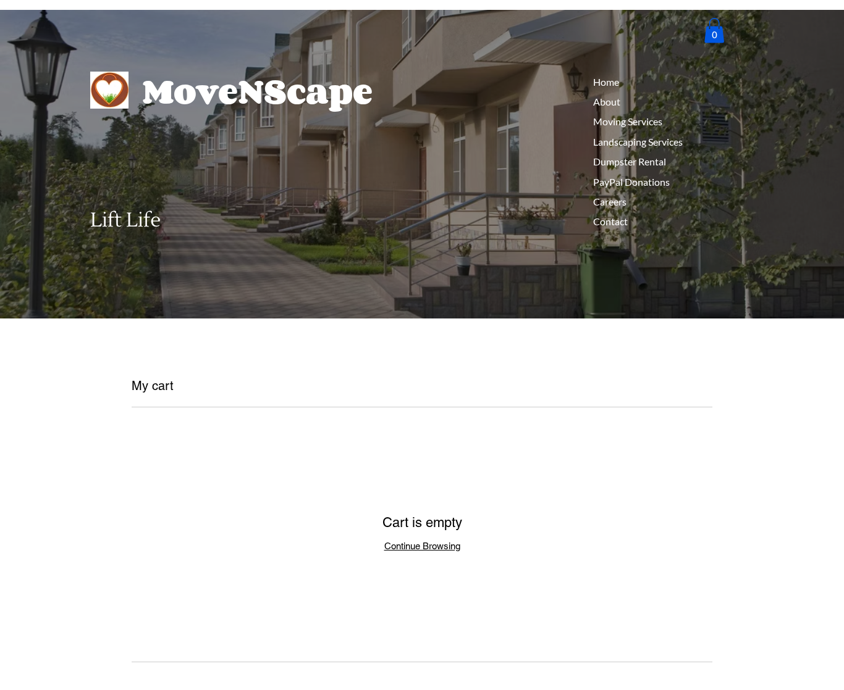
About (606, 101)
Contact (610, 221)
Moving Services (627, 121)
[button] (714, 30)
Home (606, 82)
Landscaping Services (638, 142)
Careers (610, 201)
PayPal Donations (631, 182)
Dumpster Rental (629, 161)
